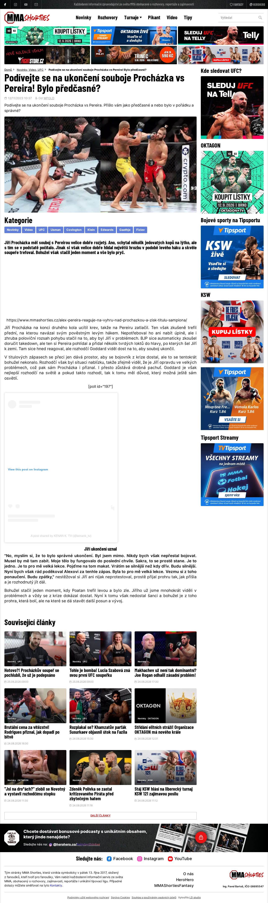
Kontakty (56, 885)
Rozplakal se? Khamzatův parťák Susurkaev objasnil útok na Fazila (98, 730)
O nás (188, 874)
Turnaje (131, 18)
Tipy (188, 18)
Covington (74, 230)
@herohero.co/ (76, 844)
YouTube (183, 859)
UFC (41, 70)
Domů (8, 70)
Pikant (154, 18)
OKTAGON (153, 719)
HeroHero (185, 880)
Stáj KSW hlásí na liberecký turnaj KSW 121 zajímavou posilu (164, 792)
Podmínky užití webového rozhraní (88, 898)
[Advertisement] (100, 286)
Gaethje (124, 230)
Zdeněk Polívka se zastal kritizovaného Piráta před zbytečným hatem (91, 794)
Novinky (83, 18)
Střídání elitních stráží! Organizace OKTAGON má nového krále (164, 730)
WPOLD (49, 98)
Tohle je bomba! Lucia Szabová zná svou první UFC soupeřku (100, 673)
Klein (91, 230)
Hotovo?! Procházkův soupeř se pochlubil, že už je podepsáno (31, 673)
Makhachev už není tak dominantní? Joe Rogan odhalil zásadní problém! (165, 673)
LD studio (195, 898)
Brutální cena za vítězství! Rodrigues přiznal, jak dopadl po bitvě (31, 732)
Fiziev (140, 230)
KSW (150, 780)
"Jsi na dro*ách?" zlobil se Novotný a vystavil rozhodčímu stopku (34, 792)
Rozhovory (108, 18)
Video (172, 18)
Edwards (107, 230)
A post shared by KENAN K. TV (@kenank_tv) (61, 535)
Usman (56, 230)
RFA (85, 780)
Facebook (123, 859)
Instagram (154, 859)
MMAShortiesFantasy (174, 886)
